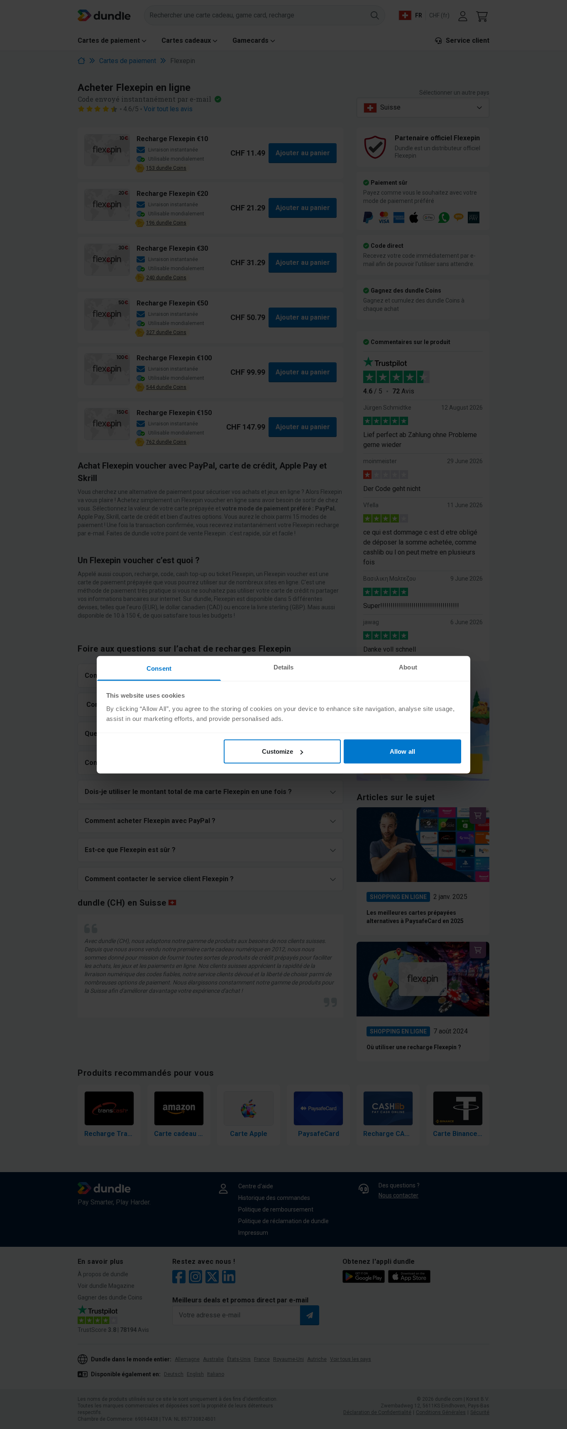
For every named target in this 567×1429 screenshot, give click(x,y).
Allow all (402, 751)
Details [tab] (284, 666)
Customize (277, 751)
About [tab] (408, 666)
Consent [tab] (159, 668)
